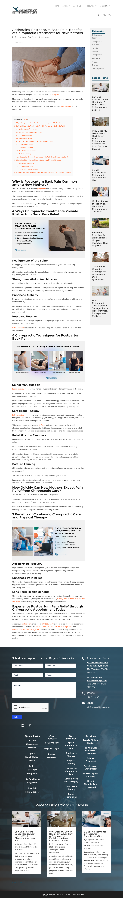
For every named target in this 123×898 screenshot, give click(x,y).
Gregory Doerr (20, 37)
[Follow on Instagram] (22, 725)
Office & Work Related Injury (71, 780)
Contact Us (103, 6)
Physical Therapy (71, 762)
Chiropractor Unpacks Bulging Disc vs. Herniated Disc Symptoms (99, 273)
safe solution (66, 106)
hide (25, 119)
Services (65, 6)
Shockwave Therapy (71, 754)
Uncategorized (98, 68)
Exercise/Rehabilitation (90, 741)
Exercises (95, 48)
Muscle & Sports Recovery (90, 775)
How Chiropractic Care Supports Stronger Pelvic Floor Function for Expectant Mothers (100, 308)
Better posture (18, 328)
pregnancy (41, 189)
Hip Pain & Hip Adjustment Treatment (91, 750)
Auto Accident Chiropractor (90, 767)
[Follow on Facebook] (15, 725)
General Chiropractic (28, 847)
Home (56, 6)
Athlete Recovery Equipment (32, 770)
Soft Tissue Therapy (71, 788)
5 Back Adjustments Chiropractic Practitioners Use (99, 175)
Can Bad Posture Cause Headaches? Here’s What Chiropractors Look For (100, 103)
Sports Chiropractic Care (71, 745)
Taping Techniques (71, 795)
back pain (55, 94)
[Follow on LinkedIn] (30, 725)
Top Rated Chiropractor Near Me (32, 744)
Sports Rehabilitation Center (32, 757)
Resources (90, 6)
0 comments (44, 37)
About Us (77, 6)
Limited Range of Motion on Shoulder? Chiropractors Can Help (100, 206)
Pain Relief (96, 58)
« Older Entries (18, 882)
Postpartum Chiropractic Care (71, 771)
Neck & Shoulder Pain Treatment (90, 784)
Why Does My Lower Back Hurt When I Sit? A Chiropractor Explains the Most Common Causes (100, 140)
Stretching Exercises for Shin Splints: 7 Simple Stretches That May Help (100, 239)
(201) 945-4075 (104, 15)
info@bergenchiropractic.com (99, 707)
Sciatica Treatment (91, 759)
